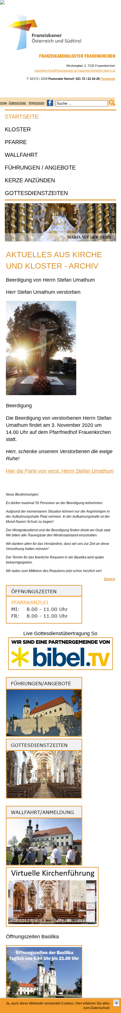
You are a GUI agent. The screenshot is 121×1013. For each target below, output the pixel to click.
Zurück (109, 579)
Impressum (36, 102)
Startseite (22, 116)
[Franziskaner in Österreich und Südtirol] (44, 51)
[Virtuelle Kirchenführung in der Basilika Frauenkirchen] (52, 926)
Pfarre (16, 142)
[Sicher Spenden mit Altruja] (2, 3)
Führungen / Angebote (40, 167)
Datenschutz (17, 102)
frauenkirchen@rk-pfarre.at (96, 70)
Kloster (18, 129)
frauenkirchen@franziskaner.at (56, 70)
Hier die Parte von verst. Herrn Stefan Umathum (60, 471)
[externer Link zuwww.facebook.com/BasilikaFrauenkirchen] (50, 102)
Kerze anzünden (30, 180)
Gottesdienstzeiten (36, 193)
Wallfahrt (21, 155)
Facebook (107, 78)
